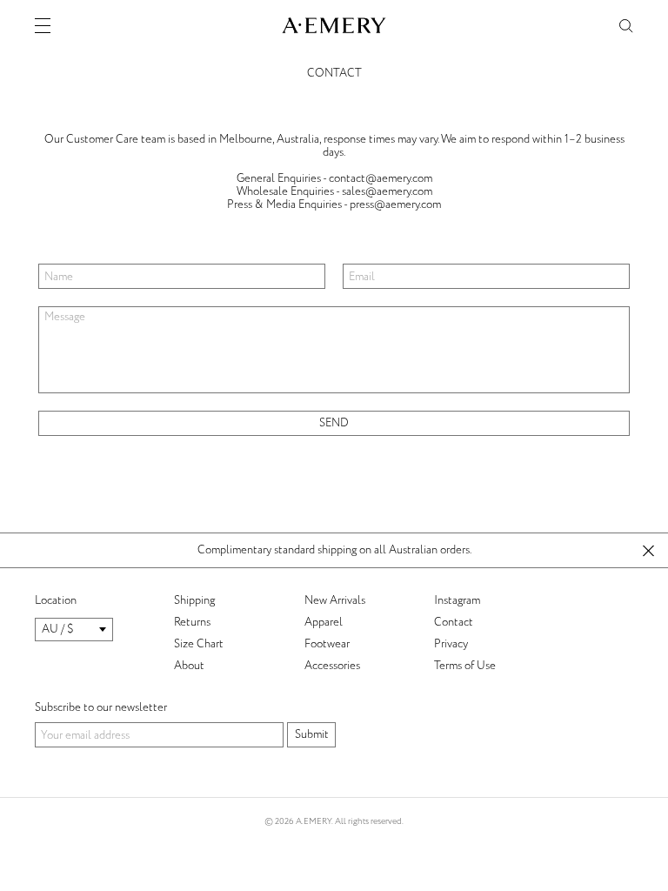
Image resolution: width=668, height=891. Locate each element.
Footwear (327, 644)
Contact (453, 622)
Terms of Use (465, 665)
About (189, 665)
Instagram (457, 600)
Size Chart (199, 644)
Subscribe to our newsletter (101, 707)
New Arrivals (334, 600)
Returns (192, 622)
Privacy (451, 644)
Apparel (323, 622)
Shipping (194, 600)
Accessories (332, 665)
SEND (334, 423)
